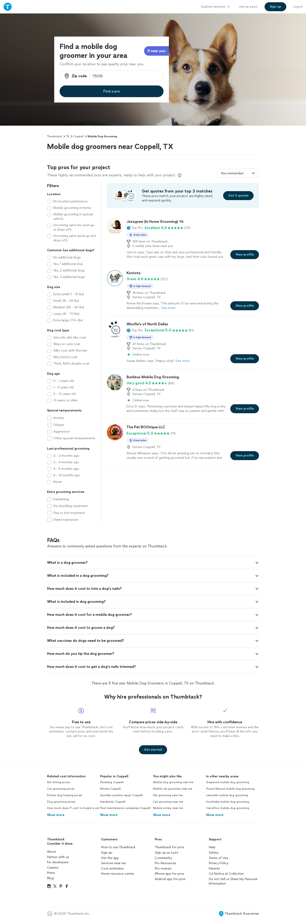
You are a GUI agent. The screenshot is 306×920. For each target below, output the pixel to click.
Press (51, 873)
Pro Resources (165, 863)
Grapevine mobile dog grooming (227, 782)
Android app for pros (170, 879)
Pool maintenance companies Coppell (125, 808)
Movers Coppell (110, 788)
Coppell (78, 136)
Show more (55, 815)
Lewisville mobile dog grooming (227, 795)
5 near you (156, 51)
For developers (58, 862)
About (51, 852)
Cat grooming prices (60, 788)
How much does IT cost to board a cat (73, 808)
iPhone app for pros (169, 874)
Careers (52, 868)
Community (163, 858)
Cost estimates (112, 868)
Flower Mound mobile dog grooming (230, 788)
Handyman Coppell (112, 801)
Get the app (110, 858)
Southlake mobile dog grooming (227, 801)
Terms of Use (218, 858)
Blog (50, 878)
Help (212, 847)
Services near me (113, 863)
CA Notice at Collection (226, 874)
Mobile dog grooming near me (173, 782)
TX (67, 136)
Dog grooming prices (61, 801)
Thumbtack (54, 136)
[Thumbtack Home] (7, 6)
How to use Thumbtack (118, 847)
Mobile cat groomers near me (172, 788)
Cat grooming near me (168, 801)
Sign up (106, 852)
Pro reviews (163, 868)
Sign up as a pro (167, 852)
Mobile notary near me (168, 808)
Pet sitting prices (58, 782)
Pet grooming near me (168, 795)
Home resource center (117, 874)
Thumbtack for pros (169, 847)
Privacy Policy (218, 863)
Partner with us (58, 857)
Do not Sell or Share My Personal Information (233, 881)
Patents (214, 868)
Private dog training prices (64, 795)
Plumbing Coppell (111, 782)
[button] (135, 227)
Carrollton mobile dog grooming (227, 808)
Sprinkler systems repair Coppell (121, 795)
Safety (213, 852)
